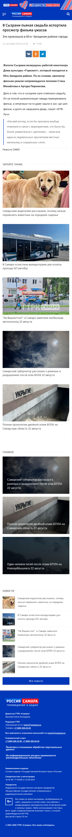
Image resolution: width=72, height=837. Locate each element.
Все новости (36, 681)
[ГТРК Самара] (21, 14)
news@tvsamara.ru (32, 725)
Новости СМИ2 (11, 149)
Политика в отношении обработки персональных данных (34, 748)
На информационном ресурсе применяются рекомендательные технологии (31, 756)
